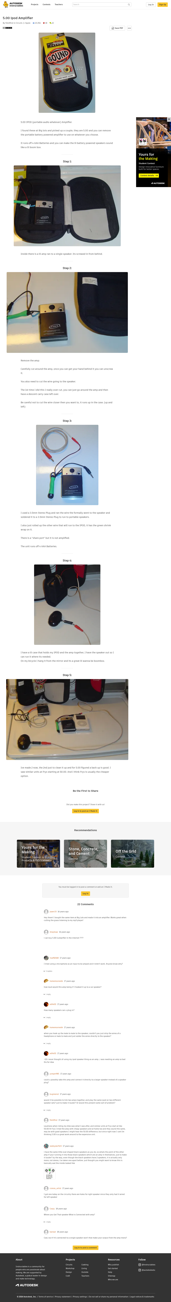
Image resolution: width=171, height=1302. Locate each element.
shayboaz (54, 932)
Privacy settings (80, 1296)
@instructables (148, 1264)
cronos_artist (55, 1188)
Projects (34, 4)
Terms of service (46, 1296)
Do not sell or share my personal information (108, 1296)
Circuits (19, 23)
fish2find (9, 23)
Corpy (52, 1209)
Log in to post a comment (85, 1247)
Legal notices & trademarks (142, 1296)
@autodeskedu (148, 1270)
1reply (48, 994)
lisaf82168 (54, 958)
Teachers (59, 4)
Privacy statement (63, 1296)
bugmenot (54, 1094)
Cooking (85, 1264)
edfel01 (53, 1004)
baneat (53, 1232)
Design (69, 1272)
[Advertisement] (153, 152)
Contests (46, 4)
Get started (113, 1268)
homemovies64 (56, 981)
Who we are (113, 1279)
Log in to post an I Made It (85, 811)
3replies (49, 971)
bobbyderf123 (56, 1146)
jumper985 (54, 1074)
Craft (68, 1276)
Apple (27, 23)
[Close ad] (169, 119)
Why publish (113, 1264)
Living (84, 1268)
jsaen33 (53, 911)
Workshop (70, 1268)
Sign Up (162, 4)
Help (110, 1272)
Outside (84, 1272)
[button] (129, 28)
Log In (151, 4)
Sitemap (111, 1276)
